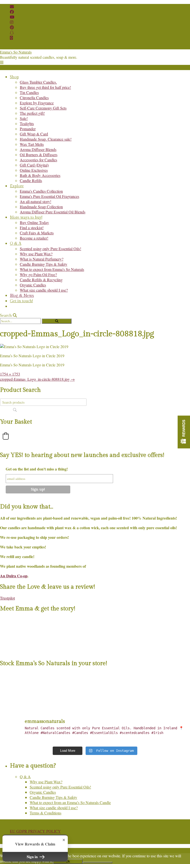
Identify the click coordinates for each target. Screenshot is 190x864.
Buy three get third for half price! (45, 87)
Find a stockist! (32, 227)
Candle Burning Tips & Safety (43, 264)
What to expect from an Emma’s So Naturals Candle (70, 802)
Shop (14, 77)
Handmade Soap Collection (41, 206)
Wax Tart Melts (32, 144)
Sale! (24, 118)
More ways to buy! (26, 217)
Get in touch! (21, 301)
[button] (1, 62)
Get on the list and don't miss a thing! (37, 469)
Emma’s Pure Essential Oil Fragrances (49, 196)
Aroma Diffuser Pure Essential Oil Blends (52, 211)
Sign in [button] (33, 856)
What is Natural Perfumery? (41, 259)
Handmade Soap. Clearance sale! (45, 139)
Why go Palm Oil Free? (38, 274)
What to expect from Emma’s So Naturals (52, 269)
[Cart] (11, 37)
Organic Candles (33, 284)
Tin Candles (29, 92)
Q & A (15, 243)
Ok (68, 861)
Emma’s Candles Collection (41, 191)
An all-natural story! (35, 201)
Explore (17, 186)
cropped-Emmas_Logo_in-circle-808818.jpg (37, 379)
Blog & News (22, 295)
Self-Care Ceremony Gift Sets (43, 108)
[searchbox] (43, 402)
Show (184, 432)
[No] (97, 862)
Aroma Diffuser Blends (38, 149)
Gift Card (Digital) (34, 165)
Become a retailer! (34, 238)
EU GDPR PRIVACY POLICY (35, 831)
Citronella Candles (34, 97)
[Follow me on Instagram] (11, 22)
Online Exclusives (34, 170)
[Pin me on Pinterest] (12, 27)
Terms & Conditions (45, 812)
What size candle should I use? (44, 290)
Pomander (28, 128)
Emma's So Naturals (16, 52)
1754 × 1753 (10, 373)
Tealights (27, 123)
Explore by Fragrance (37, 102)
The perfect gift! (32, 113)
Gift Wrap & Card (34, 133)
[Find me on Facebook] (12, 11)
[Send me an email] (12, 6)
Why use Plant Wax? (36, 253)
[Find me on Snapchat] (12, 32)
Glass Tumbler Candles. (38, 82)
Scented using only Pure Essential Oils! (50, 248)
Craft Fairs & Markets (37, 232)
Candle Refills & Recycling (41, 279)
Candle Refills (31, 180)
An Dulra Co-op (13, 576)
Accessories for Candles (38, 159)
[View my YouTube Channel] (12, 16)
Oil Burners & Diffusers (38, 154)
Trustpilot (7, 598)
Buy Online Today (34, 222)
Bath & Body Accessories (40, 175)
